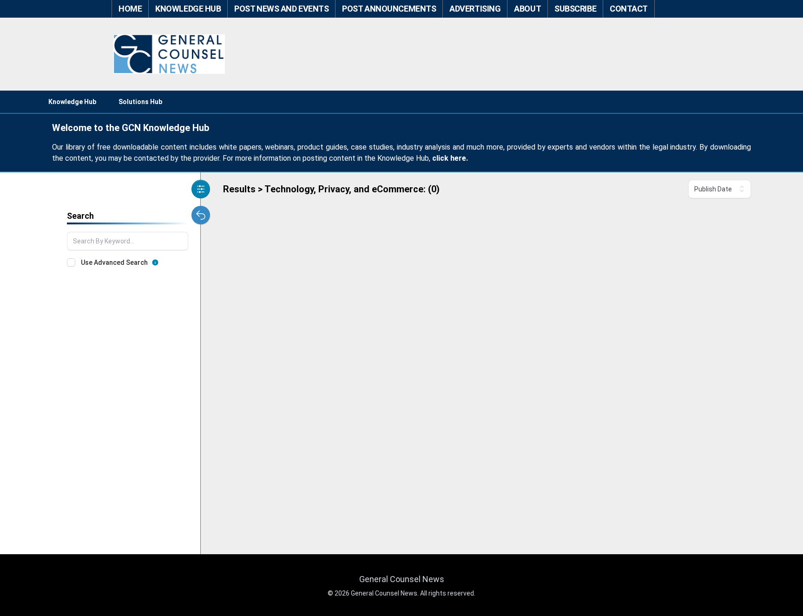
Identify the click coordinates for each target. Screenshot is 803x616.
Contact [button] (629, 8)
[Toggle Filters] (200, 189)
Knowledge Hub (72, 101)
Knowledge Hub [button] (188, 8)
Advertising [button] (474, 8)
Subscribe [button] (575, 8)
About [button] (527, 8)
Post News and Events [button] (281, 8)
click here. (450, 158)
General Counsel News (401, 579)
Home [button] (130, 8)
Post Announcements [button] (389, 8)
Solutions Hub (140, 101)
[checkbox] (71, 262)
